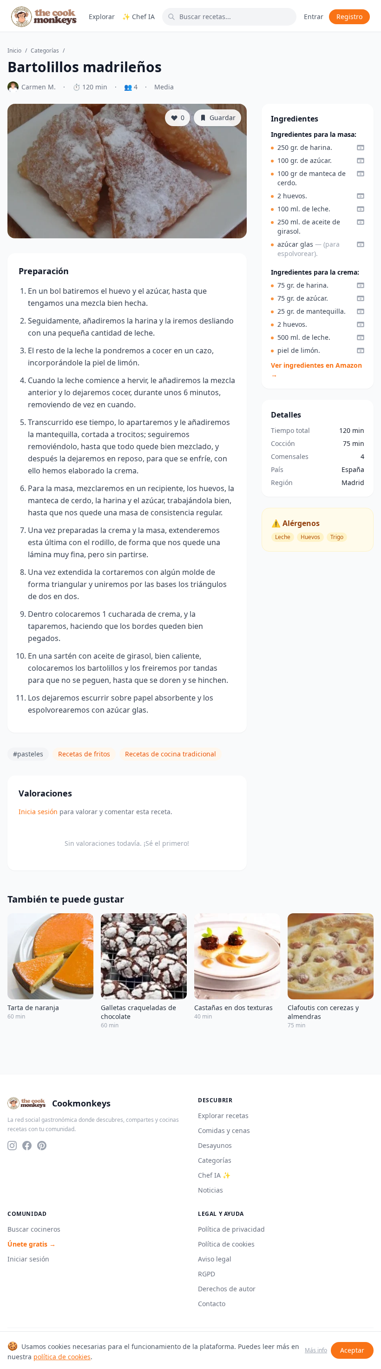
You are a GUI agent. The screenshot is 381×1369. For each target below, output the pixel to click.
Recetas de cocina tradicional (170, 753)
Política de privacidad (231, 1229)
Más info (316, 1350)
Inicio (14, 50)
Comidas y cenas (224, 1130)
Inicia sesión (38, 811)
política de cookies (62, 1356)
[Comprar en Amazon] (360, 147)
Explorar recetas (223, 1115)
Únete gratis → (31, 1244)
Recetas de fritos (84, 753)
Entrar (313, 16)
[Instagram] (12, 1145)
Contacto (211, 1303)
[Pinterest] (41, 1145)
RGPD (206, 1273)
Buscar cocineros (33, 1229)
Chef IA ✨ (214, 1175)
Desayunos (215, 1145)
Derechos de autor (227, 1288)
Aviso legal (214, 1258)
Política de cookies (226, 1244)
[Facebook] (27, 1145)
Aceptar (352, 1350)
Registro (349, 16)
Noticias (210, 1190)
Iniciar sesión (28, 1258)
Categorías (45, 50)
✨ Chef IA (138, 16)
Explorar (102, 16)
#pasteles (28, 753)
